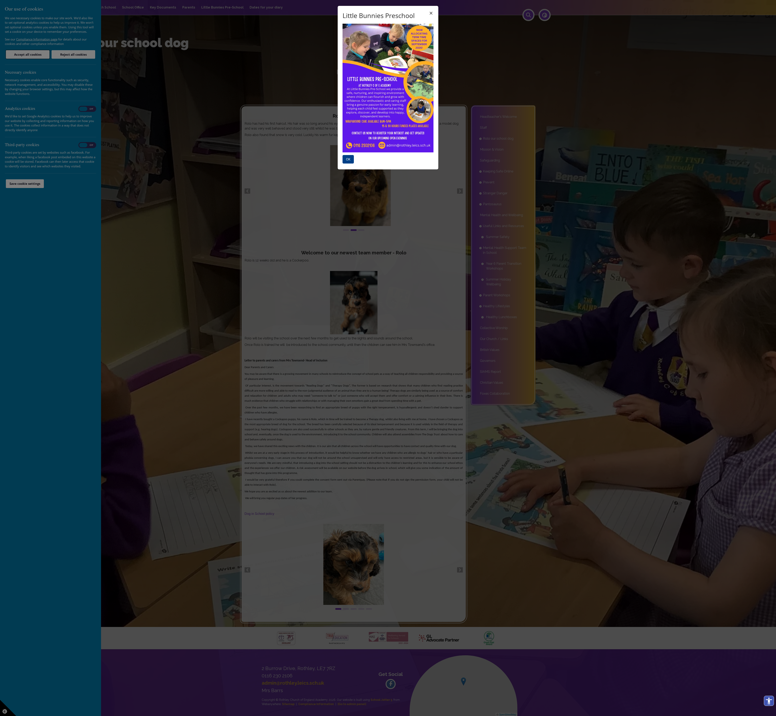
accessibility (769, 701)
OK (348, 159)
